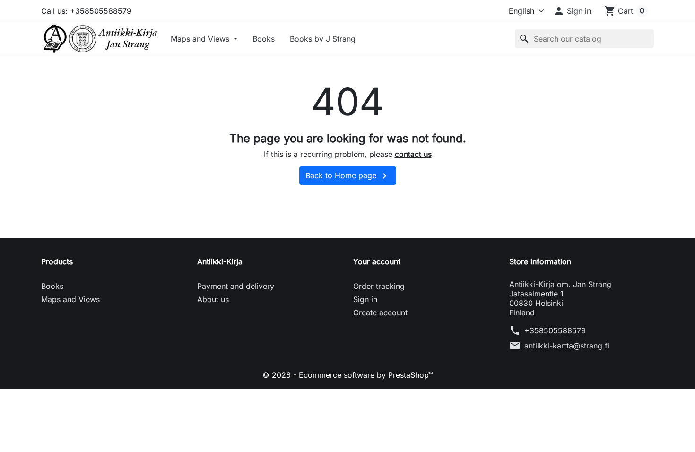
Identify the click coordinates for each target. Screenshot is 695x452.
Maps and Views (201, 38)
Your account (376, 261)
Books (263, 38)
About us (213, 299)
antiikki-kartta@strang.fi (566, 345)
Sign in (365, 299)
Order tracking (379, 286)
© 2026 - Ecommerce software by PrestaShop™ (347, 375)
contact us (413, 154)
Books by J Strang (323, 38)
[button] (572, 10)
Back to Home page (347, 176)
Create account (380, 312)
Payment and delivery (235, 286)
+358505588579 (555, 330)
